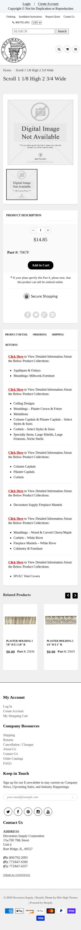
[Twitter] (8, 812)
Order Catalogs (13, 758)
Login (27, 4)
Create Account (48, 4)
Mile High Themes (67, 897)
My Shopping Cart (15, 716)
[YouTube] (48, 812)
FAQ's (7, 763)
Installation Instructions (30, 16)
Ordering (10, 16)
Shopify (39, 897)
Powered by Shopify (41, 902)
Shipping (9, 735)
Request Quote (52, 16)
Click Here (15, 389)
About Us (9, 749)
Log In (7, 706)
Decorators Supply (23, 897)
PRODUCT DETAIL (16, 334)
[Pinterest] (28, 812)
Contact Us (69, 16)
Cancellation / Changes (18, 744)
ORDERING (40, 334)
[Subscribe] (72, 797)
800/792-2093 (22, 22)
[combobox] (33, 31)
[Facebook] (18, 812)
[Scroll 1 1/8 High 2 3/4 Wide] (40, 132)
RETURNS (11, 344)
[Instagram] (38, 812)
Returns (8, 740)
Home (7, 70)
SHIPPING (58, 334)
